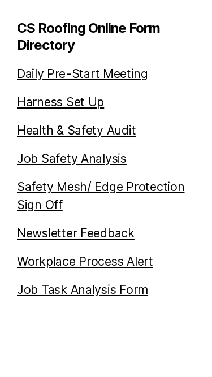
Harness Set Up (60, 101)
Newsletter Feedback (76, 233)
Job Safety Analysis (72, 158)
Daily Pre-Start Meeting (82, 73)
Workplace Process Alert (85, 261)
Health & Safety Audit (76, 130)
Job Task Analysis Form (82, 289)
